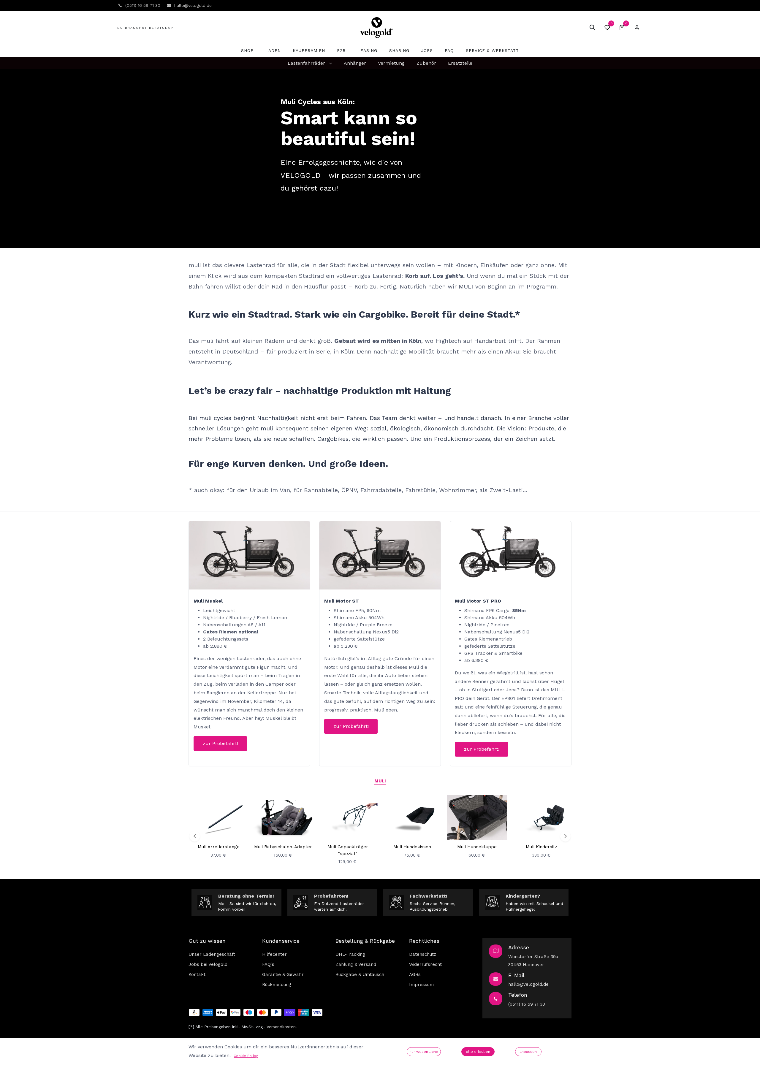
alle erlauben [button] (478, 1052)
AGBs (415, 974)
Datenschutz (422, 954)
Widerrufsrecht (425, 964)
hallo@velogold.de (528, 984)
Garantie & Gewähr (283, 974)
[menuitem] (247, 50)
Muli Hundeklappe (477, 847)
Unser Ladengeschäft (212, 954)
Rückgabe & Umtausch (359, 974)
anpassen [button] (528, 1052)
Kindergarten (521, 896)
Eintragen (637, 28)
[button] (592, 28)
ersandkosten (282, 1026)
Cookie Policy (246, 1056)
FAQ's (268, 964)
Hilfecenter (274, 954)
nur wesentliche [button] (423, 1052)
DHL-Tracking (350, 954)
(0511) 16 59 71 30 (526, 1004)
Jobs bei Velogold (208, 964)
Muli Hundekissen (412, 847)
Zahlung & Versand (355, 964)
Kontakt (197, 974)
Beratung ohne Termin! (246, 896)
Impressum (421, 984)
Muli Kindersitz (541, 847)
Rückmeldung (276, 984)
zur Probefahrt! (220, 743)
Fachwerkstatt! (428, 896)
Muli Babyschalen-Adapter (283, 847)
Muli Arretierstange (219, 847)
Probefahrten (330, 896)
